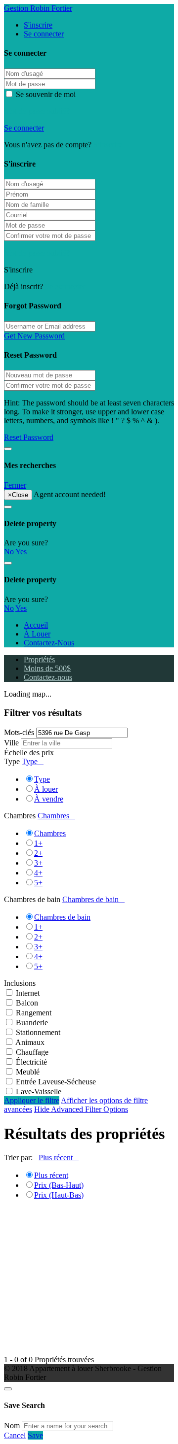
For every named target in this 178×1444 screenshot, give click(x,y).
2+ (38, 853)
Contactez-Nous (49, 642)
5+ (38, 882)
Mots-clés (19, 732)
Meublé (28, 1072)
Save (35, 1435)
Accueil (36, 625)
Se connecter (44, 34)
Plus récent (51, 1175)
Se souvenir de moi (45, 94)
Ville (11, 743)
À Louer (37, 634)
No (9, 551)
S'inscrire (38, 25)
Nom (12, 1425)
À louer (46, 789)
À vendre (48, 799)
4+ (38, 873)
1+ (38, 843)
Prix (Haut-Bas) (59, 1195)
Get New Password (34, 336)
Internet (28, 993)
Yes (21, 551)
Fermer (15, 485)
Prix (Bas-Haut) (59, 1185)
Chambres (20, 815)
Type (12, 761)
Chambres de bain (32, 899)
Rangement (33, 1012)
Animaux (29, 1042)
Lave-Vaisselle (38, 1091)
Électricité (31, 1062)
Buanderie (32, 1022)
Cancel (15, 1435)
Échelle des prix (29, 752)
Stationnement (38, 1032)
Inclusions (20, 983)
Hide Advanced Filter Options (81, 1109)
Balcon (27, 1003)
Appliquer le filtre (31, 1100)
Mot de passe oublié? (37, 111)
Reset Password (28, 437)
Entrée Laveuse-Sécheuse (56, 1081)
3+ (38, 863)
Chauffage (32, 1052)
